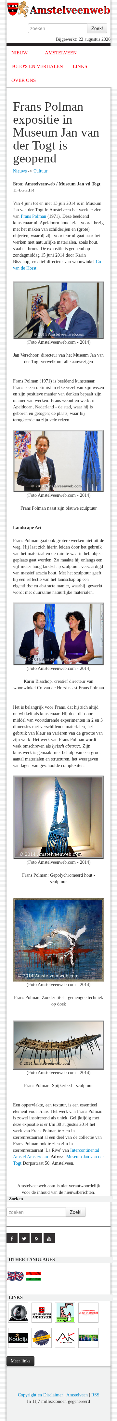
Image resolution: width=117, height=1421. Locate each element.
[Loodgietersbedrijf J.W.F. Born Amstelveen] (88, 1322)
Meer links (20, 1361)
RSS (95, 1395)
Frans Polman (33, 216)
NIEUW (19, 52)
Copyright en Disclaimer (40, 1395)
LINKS (80, 66)
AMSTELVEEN (61, 52)
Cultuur (40, 171)
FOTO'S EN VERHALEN (37, 66)
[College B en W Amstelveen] (88, 1348)
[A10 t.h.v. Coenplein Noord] (18, 1322)
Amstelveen (77, 1395)
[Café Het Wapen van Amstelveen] (41, 1322)
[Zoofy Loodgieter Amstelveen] (41, 1348)
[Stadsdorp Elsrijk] (65, 1322)
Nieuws (20, 171)
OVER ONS (23, 80)
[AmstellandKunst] (65, 1348)
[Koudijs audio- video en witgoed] (18, 1348)
